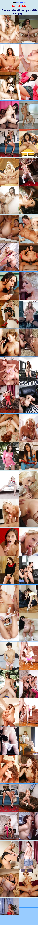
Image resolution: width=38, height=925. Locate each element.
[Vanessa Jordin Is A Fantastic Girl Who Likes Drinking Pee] (9, 599)
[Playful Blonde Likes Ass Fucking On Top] (28, 798)
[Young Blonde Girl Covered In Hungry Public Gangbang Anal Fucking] (28, 286)
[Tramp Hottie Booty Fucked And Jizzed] (9, 229)
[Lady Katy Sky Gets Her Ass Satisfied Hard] (9, 513)
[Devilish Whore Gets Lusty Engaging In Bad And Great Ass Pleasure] (28, 599)
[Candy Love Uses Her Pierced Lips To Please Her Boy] (28, 542)
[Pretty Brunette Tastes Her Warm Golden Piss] (9, 570)
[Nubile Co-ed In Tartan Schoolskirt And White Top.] (28, 86)
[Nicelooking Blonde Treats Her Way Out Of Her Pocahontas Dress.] (28, 172)
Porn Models (19, 6)
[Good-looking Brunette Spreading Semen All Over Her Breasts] (28, 143)
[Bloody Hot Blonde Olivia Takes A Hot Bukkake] (28, 485)
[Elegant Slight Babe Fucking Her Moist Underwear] (9, 655)
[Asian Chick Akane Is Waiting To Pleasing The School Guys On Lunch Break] (28, 741)
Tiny (19, 2)
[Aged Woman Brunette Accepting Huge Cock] (28, 826)
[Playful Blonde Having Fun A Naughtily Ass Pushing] (28, 855)
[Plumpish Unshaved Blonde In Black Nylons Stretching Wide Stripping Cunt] (28, 314)
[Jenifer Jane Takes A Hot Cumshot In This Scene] (9, 542)
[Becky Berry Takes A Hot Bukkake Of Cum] (28, 513)
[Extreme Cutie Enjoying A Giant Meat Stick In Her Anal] (9, 172)
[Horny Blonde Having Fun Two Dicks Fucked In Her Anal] (9, 399)
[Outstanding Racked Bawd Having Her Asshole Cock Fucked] (28, 570)
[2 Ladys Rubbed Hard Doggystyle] (28, 684)
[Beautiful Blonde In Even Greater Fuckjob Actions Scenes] (28, 58)
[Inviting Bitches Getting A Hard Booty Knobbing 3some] (9, 769)
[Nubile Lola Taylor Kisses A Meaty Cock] (28, 428)
